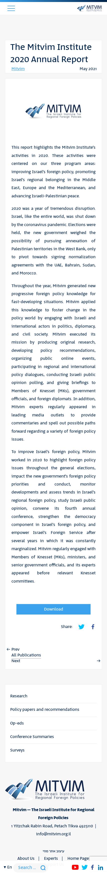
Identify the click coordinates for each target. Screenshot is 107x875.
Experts (51, 859)
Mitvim (18, 69)
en (9, 867)
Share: (66, 627)
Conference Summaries (32, 737)
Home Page (78, 859)
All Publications (26, 655)
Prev (15, 649)
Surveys (17, 750)
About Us (26, 859)
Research (18, 696)
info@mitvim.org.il (53, 834)
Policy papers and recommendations (44, 710)
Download (53, 609)
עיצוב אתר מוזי (53, 851)
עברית (9, 617)
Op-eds (17, 723)
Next (15, 661)
